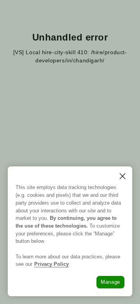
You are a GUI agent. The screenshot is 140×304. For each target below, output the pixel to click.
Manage (110, 282)
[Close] (122, 176)
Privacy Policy (51, 264)
